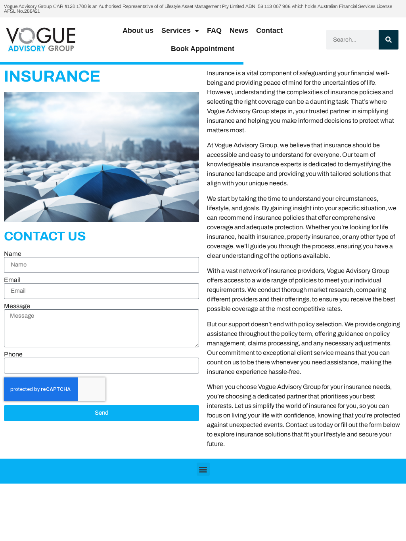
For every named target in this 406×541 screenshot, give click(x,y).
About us (138, 30)
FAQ (214, 30)
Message (17, 306)
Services (176, 30)
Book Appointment (202, 49)
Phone (13, 354)
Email (12, 280)
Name (12, 254)
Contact (269, 30)
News (239, 30)
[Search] (388, 40)
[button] (203, 469)
